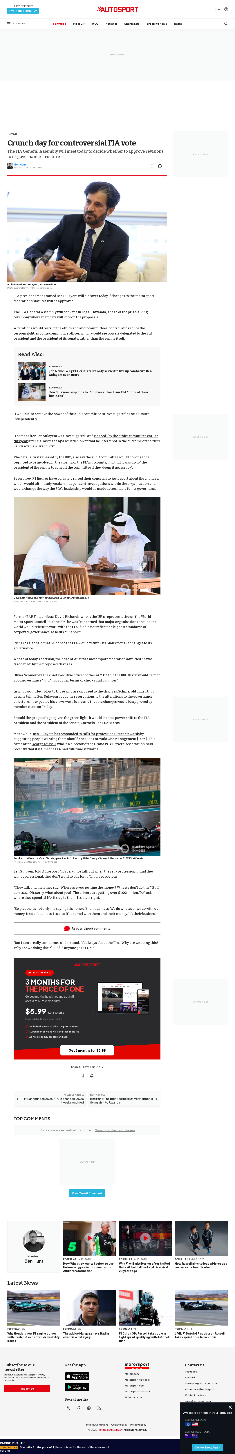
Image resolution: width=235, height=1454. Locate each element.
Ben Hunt (20, 164)
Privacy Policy (138, 1424)
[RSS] (99, 1408)
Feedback (191, 1371)
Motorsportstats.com (138, 1391)
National (111, 23)
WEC (95, 23)
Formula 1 (59, 23)
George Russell (44, 744)
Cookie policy (119, 1424)
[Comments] (161, 166)
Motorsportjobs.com (137, 1379)
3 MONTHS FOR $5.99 (23, 10)
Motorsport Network (110, 1429)
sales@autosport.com (198, 1401)
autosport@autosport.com (201, 1383)
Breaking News (157, 23)
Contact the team (195, 1395)
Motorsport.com (134, 1385)
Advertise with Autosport (199, 1389)
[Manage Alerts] (91, 1075)
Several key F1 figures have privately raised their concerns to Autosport (71, 479)
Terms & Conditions (97, 1424)
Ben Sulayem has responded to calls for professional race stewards (86, 734)
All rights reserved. (135, 1429)
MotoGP (79, 23)
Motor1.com (132, 1373)
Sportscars (132, 23)
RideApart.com (133, 1397)
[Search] (226, 23)
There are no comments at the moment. (87, 1130)
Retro (178, 23)
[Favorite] (152, 166)
